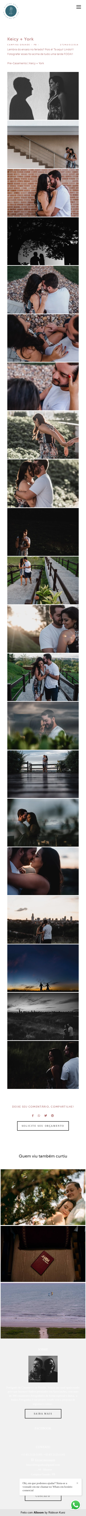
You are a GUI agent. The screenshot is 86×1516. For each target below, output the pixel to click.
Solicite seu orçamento (43, 1126)
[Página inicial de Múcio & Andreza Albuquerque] (11, 11)
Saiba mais (43, 1413)
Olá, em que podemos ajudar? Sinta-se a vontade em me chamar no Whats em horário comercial (47, 1487)
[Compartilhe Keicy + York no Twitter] (45, 1115)
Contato (43, 1496)
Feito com (43, 1512)
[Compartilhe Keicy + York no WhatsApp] (39, 1115)
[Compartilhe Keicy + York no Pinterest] (52, 1115)
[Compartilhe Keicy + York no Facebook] (33, 1115)
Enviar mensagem (45, 1460)
